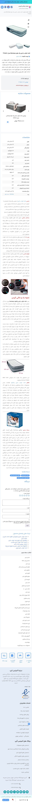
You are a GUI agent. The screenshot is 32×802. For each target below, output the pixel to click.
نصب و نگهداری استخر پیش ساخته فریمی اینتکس (18, 764)
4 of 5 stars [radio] (22, 495)
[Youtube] (20, 791)
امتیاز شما (27, 493)
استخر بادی (27, 557)
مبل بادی (28, 592)
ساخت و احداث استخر (23, 760)
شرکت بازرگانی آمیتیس (23, 6)
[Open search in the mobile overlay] (11, 7)
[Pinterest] (11, 791)
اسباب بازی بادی (26, 620)
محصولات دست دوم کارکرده (23, 645)
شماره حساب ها (25, 711)
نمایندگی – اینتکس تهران (22, 736)
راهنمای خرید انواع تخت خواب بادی (18, 540)
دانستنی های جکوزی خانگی (21, 756)
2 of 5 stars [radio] (26, 495)
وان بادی (28, 564)
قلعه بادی (27, 614)
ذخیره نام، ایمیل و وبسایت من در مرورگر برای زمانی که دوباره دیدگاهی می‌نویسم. (16, 522)
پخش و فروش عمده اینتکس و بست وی (18, 749)
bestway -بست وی (9, 194)
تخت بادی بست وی (15, 475)
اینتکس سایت (25, 772)
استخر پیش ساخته (26, 561)
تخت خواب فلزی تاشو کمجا (24, 633)
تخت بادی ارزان (25, 475)
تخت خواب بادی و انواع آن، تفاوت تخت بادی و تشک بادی (15, 538)
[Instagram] (14, 791)
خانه (30, 12)
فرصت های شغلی (24, 729)
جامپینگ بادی (27, 617)
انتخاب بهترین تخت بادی (20, 544)
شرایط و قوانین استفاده (22, 733)
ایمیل (28, 514)
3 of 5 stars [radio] (24, 495)
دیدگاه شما (26, 498)
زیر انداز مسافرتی (26, 639)
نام (28, 508)
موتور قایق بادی (26, 576)
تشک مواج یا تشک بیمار (24, 595)
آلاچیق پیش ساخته (26, 636)
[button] (2, 7)
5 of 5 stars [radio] (20, 495)
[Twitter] (24, 791)
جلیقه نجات (27, 642)
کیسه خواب (27, 601)
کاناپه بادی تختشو (26, 586)
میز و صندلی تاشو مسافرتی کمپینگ (22, 608)
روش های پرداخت (24, 715)
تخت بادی (25, 12)
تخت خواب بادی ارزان (21, 548)
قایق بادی (27, 573)
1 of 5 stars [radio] (29, 495)
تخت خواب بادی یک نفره (23, 478)
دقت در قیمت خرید (24, 722)
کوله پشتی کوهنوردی (25, 604)
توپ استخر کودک (26, 623)
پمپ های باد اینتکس (25, 626)
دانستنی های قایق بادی (22, 753)
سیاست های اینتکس (23, 725)
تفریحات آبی (27, 579)
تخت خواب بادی (22, 201)
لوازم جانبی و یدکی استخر (24, 567)
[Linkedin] (17, 791)
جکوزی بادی (27, 570)
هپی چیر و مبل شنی (25, 630)
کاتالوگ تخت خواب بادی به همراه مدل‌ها (16, 546)
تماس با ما (26, 707)
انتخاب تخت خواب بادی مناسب (19, 542)
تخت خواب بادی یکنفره (18, 383)
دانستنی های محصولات (23, 745)
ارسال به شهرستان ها (23, 718)
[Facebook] (27, 791)
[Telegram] (8, 791)
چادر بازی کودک (26, 611)
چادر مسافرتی (27, 598)
